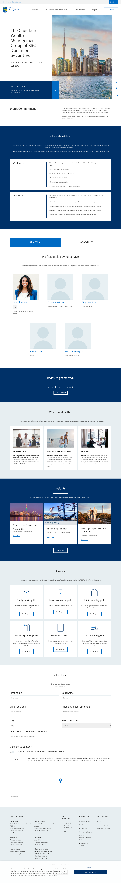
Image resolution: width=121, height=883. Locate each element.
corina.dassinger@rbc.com (42, 828)
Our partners (86, 242)
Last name (68, 693)
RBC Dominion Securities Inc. (12, 2)
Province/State (70, 720)
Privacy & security (84, 821)
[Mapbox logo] (14, 797)
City (12, 720)
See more (60, 550)
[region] (60, 782)
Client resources (80, 10)
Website (64, 831)
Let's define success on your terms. (56, 10)
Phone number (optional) (76, 707)
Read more (50, 537)
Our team (35, 10)
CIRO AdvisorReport (85, 832)
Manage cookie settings (90, 878)
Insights (94, 10)
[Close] (118, 866)
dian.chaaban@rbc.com (17, 828)
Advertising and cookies (84, 844)
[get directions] (60, 780)
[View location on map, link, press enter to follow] (60, 782)
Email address (18, 707)
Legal (81, 825)
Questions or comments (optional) (29, 731)
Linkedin (12, 832)
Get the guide (26, 614)
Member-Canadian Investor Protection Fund (85, 838)
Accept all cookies (90, 872)
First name (16, 693)
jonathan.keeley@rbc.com (18, 854)
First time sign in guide (104, 825)
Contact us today (60, 392)
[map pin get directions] (60, 780)
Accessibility (83, 828)
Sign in (99, 821)
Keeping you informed (103, 828)
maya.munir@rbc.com (17, 842)
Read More (16, 536)
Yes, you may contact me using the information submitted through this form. (41, 752)
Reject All (90, 868)
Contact (111, 10)
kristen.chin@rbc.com (41, 842)
